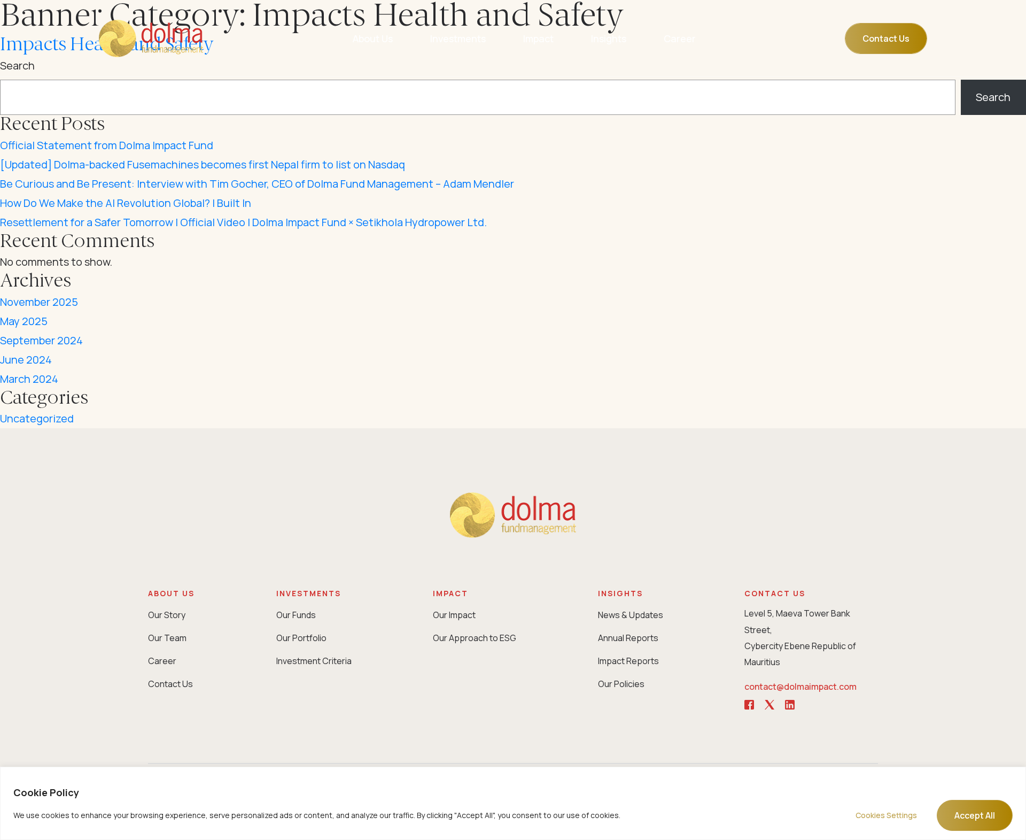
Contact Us (886, 38)
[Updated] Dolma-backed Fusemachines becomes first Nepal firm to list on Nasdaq (202, 164)
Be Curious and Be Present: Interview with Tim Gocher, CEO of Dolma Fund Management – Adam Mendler (257, 183)
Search (993, 97)
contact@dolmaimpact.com (800, 686)
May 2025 (24, 321)
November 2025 (39, 302)
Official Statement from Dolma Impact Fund (106, 145)
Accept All (974, 815)
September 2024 (41, 340)
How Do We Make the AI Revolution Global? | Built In (125, 203)
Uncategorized (37, 418)
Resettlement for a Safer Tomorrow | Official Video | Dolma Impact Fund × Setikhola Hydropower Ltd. (243, 222)
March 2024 (29, 379)
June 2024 (26, 359)
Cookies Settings (886, 815)
